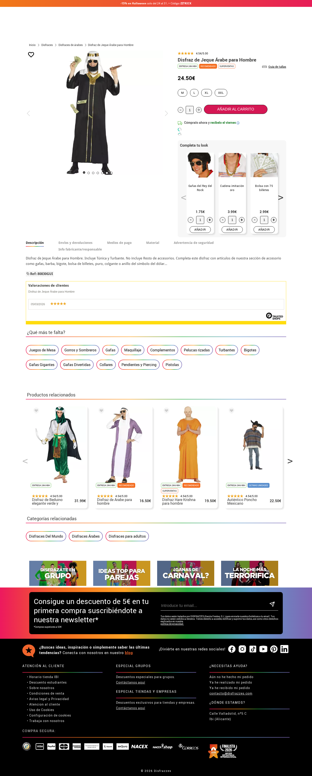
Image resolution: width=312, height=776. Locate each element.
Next (279, 195)
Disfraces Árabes (86, 536)
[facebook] (231, 649)
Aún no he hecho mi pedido (231, 677)
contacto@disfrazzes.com (230, 693)
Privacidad (60, 699)
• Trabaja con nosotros (45, 721)
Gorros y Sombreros (80, 350)
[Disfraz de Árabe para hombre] (100, 411)
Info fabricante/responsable (80, 249)
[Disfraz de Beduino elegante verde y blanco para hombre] (35, 411)
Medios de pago (119, 243)
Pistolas (172, 364)
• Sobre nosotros (40, 688)
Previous (182, 195)
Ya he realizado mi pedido (230, 682)
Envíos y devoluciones (75, 243)
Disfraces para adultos (127, 536)
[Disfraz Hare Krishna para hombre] (165, 411)
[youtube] (263, 649)
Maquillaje (132, 350)
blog (129, 652)
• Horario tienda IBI (43, 677)
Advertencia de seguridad (194, 243)
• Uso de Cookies (40, 710)
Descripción (35, 243)
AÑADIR (200, 229)
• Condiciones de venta (45, 693)
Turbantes (227, 350)
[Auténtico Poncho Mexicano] (230, 411)
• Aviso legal (37, 699)
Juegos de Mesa (42, 350)
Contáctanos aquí (130, 682)
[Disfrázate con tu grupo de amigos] (57, 584)
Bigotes (250, 350)
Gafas (110, 350)
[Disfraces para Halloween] (249, 584)
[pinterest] (273, 649)
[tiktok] (252, 649)
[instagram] (242, 649)
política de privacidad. (172, 624)
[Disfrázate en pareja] (121, 584)
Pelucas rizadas (197, 350)
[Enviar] (272, 604)
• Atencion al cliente (43, 704)
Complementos (162, 350)
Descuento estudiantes (48, 682)
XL (206, 93)
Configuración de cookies (50, 715)
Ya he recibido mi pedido (229, 688)
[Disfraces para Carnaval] (185, 584)
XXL (221, 93)
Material (152, 243)
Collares (106, 364)
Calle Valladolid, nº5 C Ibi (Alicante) (228, 716)
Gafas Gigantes (41, 364)
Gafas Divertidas (76, 364)
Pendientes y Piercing (139, 364)
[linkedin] (284, 649)
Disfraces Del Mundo (46, 536)
